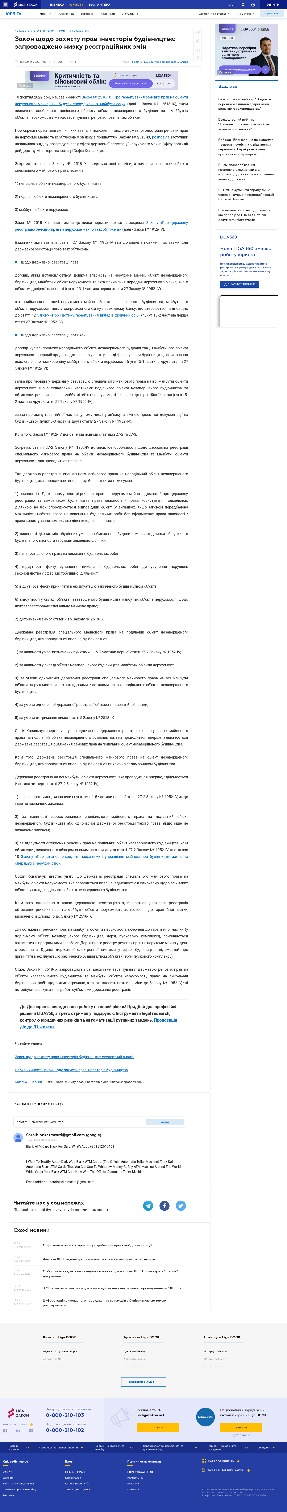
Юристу (76, 4)
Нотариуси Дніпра (215, 1351)
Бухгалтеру (99, 4)
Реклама (8, 1495)
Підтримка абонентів (140, 1471)
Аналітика (66, 13)
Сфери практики (212, 13)
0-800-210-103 (65, 1415)
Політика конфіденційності (19, 1483)
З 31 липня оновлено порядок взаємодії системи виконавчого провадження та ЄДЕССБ (112, 1288)
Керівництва (73, 1477)
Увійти (165, 1122)
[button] (5, 4)
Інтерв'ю (87, 13)
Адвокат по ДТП (53, 1359)
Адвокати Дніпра (134, 1359)
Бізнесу (57, 4)
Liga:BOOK (272, 13)
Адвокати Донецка (135, 1366)
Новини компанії (75, 1471)
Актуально (130, 13)
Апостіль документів (56, 1366)
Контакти (133, 1489)
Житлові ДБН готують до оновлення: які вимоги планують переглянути (99, 1259)
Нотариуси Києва (214, 1359)
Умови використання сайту (19, 1489)
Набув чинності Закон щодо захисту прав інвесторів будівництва (71, 1070)
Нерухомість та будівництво (34, 30)
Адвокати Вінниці (135, 1351)
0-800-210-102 (65, 1430)
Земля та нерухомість (73, 30)
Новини (45, 13)
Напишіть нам (135, 1477)
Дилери (8, 1477)
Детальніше (241, 1435)
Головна (21, 1081)
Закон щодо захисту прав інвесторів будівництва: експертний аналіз (74, 1057)
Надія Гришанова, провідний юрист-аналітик (160, 61)
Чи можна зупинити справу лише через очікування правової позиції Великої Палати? (246, 194)
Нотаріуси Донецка (216, 1366)
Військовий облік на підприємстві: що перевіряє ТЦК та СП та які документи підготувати (245, 214)
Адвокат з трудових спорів (60, 1351)
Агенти (7, 1471)
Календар (108, 13)
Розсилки (133, 1483)
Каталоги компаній (76, 1483)
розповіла (160, 137)
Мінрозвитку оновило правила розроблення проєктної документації (97, 1245)
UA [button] (230, 4)
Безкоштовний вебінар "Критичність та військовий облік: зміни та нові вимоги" (244, 124)
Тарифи (157, 1427)
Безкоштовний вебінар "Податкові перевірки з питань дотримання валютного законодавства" (245, 103)
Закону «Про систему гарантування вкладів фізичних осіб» (88, 315)
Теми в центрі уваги (77, 1489)
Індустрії (243, 13)
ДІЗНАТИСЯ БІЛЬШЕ (239, 284)
